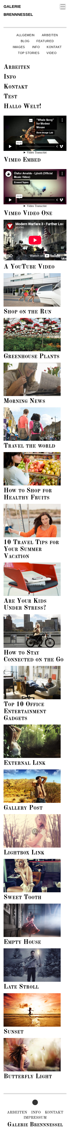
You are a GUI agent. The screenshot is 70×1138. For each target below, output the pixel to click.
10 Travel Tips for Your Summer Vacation (31, 549)
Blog (25, 41)
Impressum (35, 1118)
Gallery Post (23, 808)
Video (51, 53)
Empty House (22, 942)
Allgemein (25, 35)
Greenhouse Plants (31, 356)
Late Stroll (21, 987)
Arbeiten (50, 35)
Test (10, 97)
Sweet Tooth (22, 897)
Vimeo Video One (28, 213)
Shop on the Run (27, 312)
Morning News (24, 401)
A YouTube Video (29, 267)
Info (36, 47)
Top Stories (28, 53)
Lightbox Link (24, 853)
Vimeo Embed (22, 160)
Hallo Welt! (22, 106)
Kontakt (54, 47)
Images (19, 47)
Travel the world (29, 446)
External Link (24, 763)
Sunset (14, 1032)
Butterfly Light (28, 1076)
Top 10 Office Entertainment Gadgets (25, 711)
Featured (45, 41)
